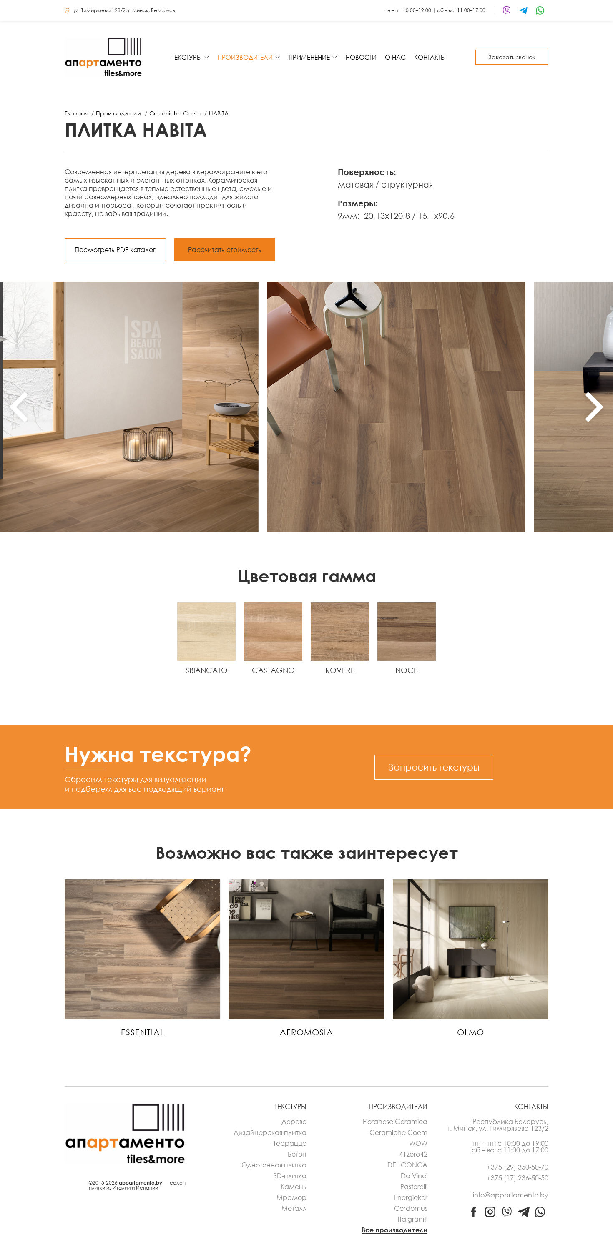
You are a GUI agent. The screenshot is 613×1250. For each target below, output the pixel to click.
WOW (418, 1143)
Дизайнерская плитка (270, 1132)
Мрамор (291, 1197)
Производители (245, 57)
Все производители (394, 1230)
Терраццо (289, 1143)
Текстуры (187, 57)
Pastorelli (413, 1186)
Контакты (430, 57)
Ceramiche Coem (398, 1132)
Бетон (297, 1154)
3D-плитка (289, 1175)
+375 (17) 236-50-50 (517, 1178)
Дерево (293, 1121)
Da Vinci (414, 1175)
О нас (395, 57)
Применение (309, 57)
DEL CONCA (407, 1165)
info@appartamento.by (510, 1195)
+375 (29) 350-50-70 (517, 1167)
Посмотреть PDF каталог (115, 250)
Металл (293, 1208)
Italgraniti (412, 1219)
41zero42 (413, 1154)
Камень (293, 1186)
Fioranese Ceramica (395, 1121)
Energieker (410, 1197)
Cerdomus (410, 1208)
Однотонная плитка (273, 1165)
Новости (361, 57)
